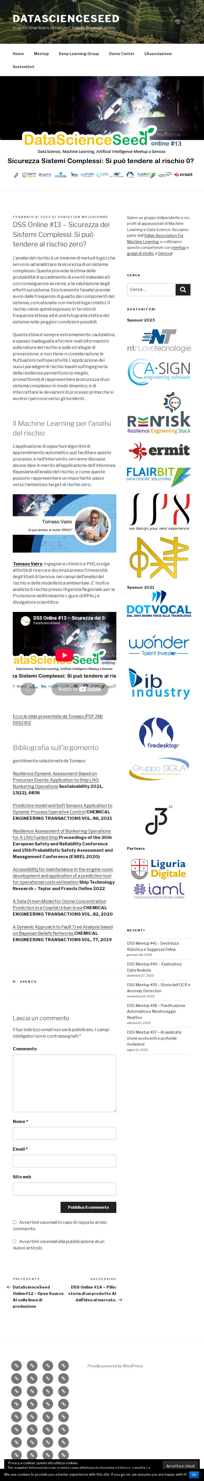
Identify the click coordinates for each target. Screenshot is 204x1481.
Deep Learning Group (79, 53)
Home (18, 53)
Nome (20, 1121)
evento (28, 982)
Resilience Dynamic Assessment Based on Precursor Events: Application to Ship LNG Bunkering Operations (56, 780)
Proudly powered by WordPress (115, 1366)
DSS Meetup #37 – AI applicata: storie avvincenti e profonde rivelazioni (154, 1038)
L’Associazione (158, 53)
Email (20, 1149)
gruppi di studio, (140, 253)
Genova (165, 253)
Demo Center (121, 53)
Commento (25, 1048)
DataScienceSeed (66, 18)
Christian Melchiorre (83, 217)
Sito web (22, 1176)
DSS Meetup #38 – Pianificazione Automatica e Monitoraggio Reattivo (156, 1011)
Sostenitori (23, 66)
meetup (179, 247)
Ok (194, 1475)
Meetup (41, 53)
